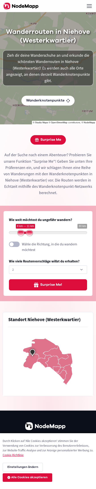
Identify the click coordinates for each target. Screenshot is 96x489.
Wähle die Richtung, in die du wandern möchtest (49, 247)
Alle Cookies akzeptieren (29, 477)
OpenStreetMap (59, 122)
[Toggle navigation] (89, 6)
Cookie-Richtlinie (13, 455)
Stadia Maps (41, 122)
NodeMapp (89, 122)
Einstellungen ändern (22, 467)
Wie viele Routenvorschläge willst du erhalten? (44, 261)
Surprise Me (50, 139)
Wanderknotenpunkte (45, 100)
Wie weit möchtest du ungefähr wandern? (40, 220)
